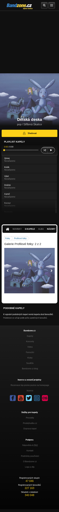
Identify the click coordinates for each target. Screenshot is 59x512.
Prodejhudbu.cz (30, 423)
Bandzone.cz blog (30, 368)
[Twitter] (29, 398)
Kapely (30, 336)
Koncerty (30, 341)
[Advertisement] (29, 42)
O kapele (30, 229)
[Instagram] (37, 398)
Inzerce (30, 391)
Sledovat (32, 133)
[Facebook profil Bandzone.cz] (13, 398)
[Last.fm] (45, 398)
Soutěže (30, 363)
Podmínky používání (30, 456)
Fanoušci (30, 352)
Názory (51, 229)
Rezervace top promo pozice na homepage (30, 385)
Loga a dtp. (30, 467)
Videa (30, 347)
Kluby (29, 358)
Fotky (7, 238)
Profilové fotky (20, 238)
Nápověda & (30, 445)
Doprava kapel (30, 428)
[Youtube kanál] (21, 398)
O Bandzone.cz (30, 461)
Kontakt (30, 451)
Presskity (30, 418)
